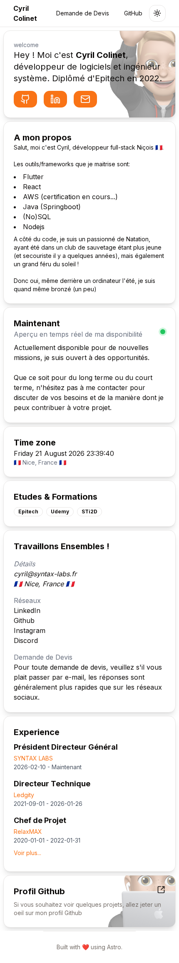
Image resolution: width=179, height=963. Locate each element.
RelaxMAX (28, 831)
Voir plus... (27, 852)
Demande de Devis (82, 13)
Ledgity (24, 794)
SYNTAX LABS (33, 758)
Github (24, 620)
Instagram (29, 630)
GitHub (133, 13)
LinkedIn (27, 610)
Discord (26, 640)
